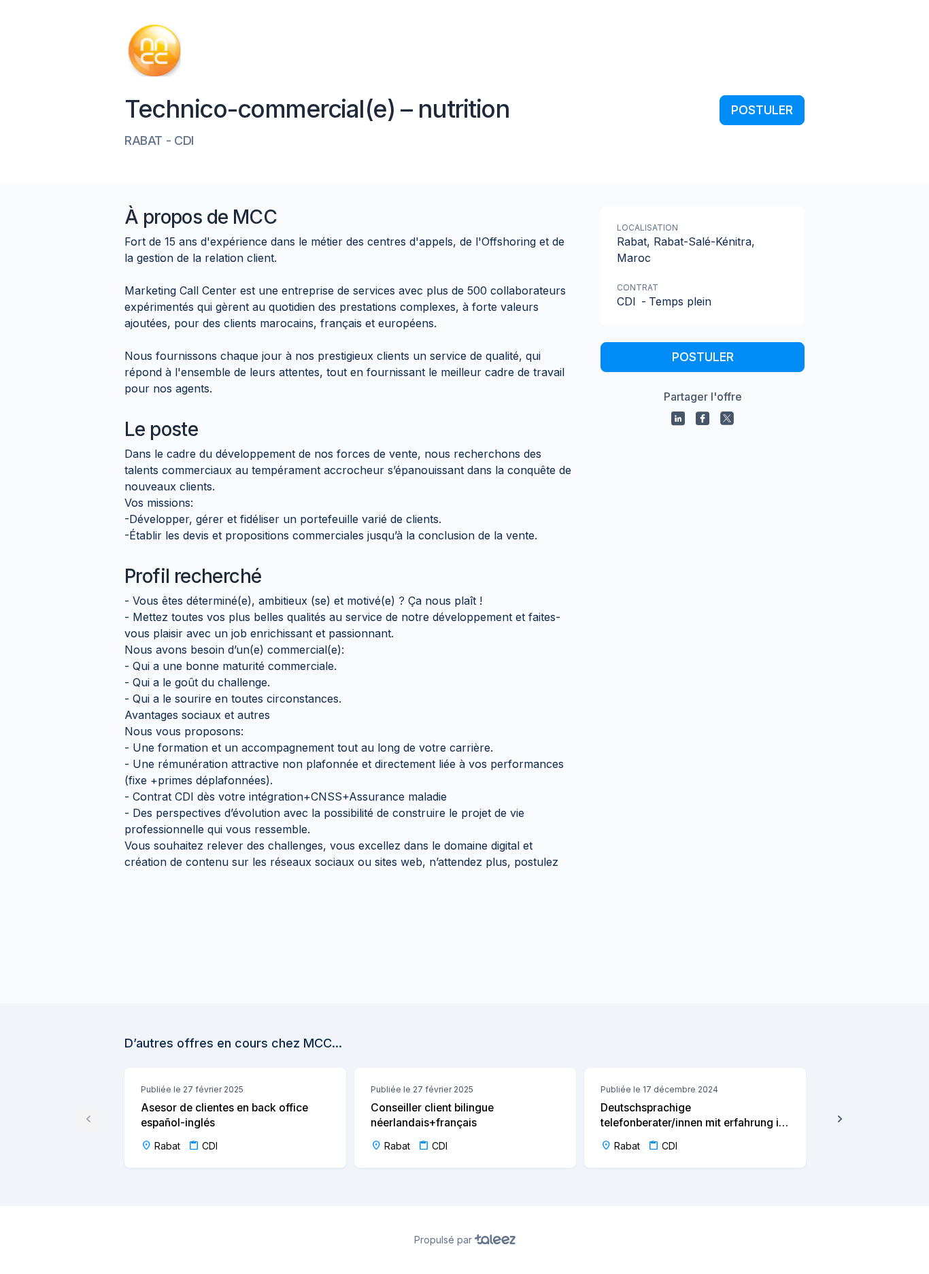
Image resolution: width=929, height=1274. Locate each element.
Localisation (647, 227)
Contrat (637, 287)
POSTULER (762, 110)
